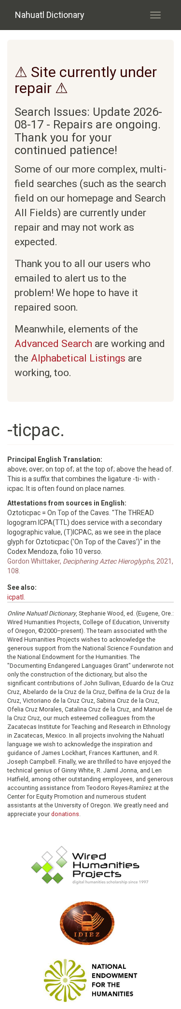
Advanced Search (53, 343)
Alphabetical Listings (78, 358)
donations (65, 814)
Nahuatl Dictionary (49, 15)
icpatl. (16, 597)
